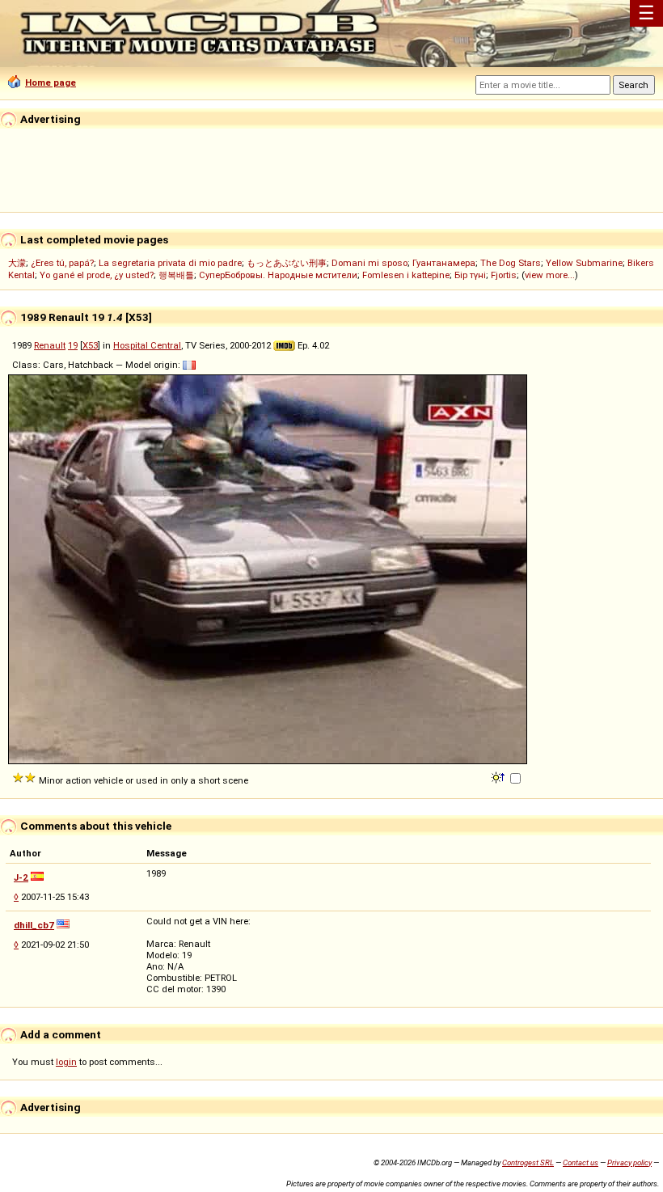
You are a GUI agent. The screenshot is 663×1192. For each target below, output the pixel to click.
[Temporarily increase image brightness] (499, 776)
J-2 (21, 877)
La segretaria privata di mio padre (170, 262)
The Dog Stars (510, 262)
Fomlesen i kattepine (406, 275)
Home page (50, 82)
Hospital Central (147, 345)
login (66, 1061)
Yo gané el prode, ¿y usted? (97, 275)
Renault (49, 345)
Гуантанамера (443, 262)
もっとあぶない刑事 (287, 262)
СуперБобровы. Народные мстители (278, 275)
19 (73, 345)
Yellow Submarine (584, 262)
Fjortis (504, 275)
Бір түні (470, 275)
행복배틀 (176, 275)
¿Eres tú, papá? (62, 262)
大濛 (17, 262)
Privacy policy (629, 1162)
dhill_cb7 (34, 925)
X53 (90, 345)
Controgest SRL (528, 1162)
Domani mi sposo (370, 262)
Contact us (580, 1162)
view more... (550, 275)
